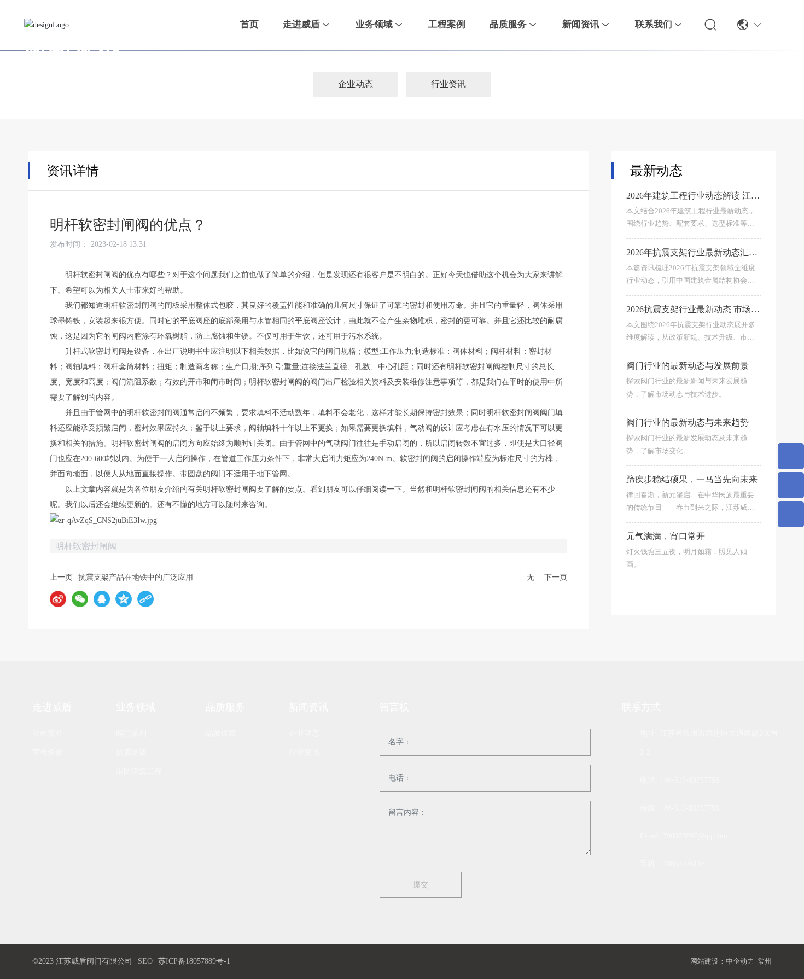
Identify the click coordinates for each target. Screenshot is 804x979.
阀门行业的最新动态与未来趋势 (687, 423)
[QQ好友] (102, 599)
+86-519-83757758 (689, 780)
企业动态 (355, 84)
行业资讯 (448, 84)
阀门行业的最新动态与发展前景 (687, 366)
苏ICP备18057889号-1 (194, 961)
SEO (145, 961)
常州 (765, 961)
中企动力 (740, 961)
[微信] (80, 599)
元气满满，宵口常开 (665, 536)
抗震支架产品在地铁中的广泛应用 (135, 577)
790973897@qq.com (695, 836)
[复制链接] (145, 599)
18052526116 (684, 864)
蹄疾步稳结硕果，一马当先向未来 (692, 479)
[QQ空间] (123, 599)
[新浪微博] (58, 599)
